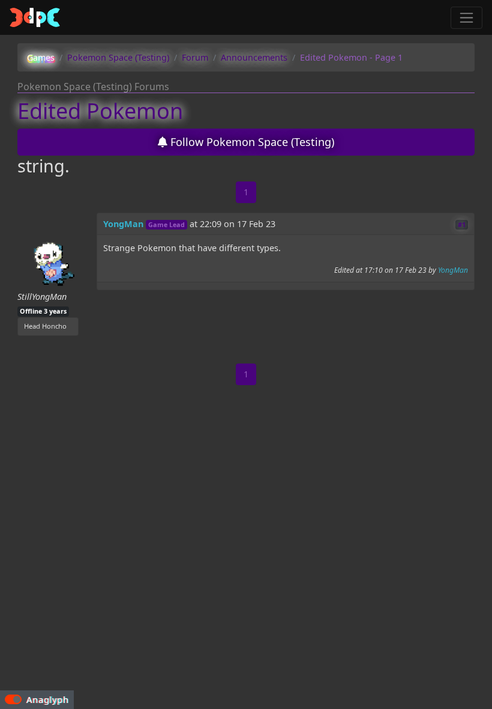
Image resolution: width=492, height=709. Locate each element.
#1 (462, 224)
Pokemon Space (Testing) (118, 57)
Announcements (254, 57)
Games (41, 57)
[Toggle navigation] (466, 18)
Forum (195, 57)
